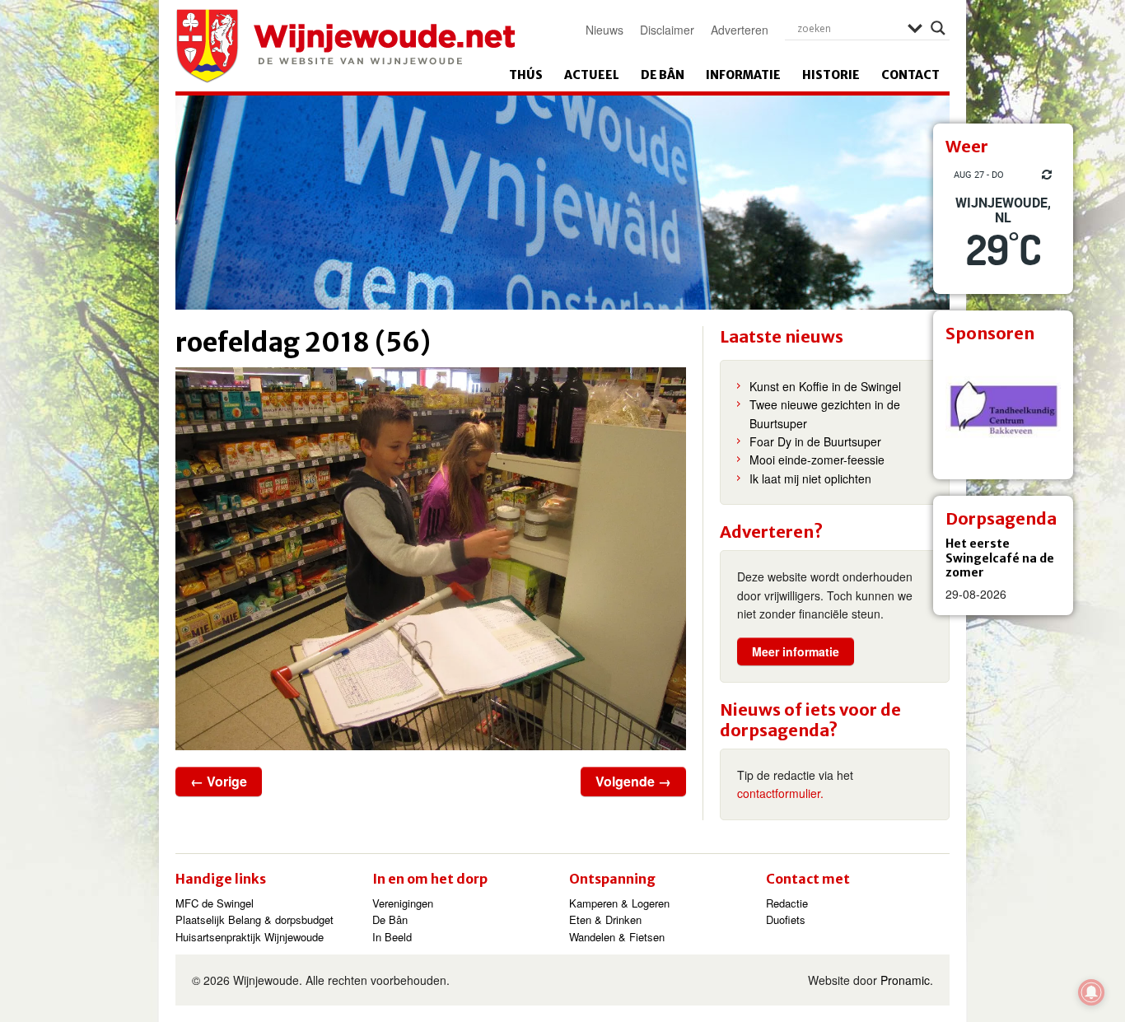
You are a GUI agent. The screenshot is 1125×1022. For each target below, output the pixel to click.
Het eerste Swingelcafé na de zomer (999, 558)
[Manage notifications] (1091, 992)
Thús (526, 75)
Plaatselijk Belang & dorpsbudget (254, 919)
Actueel (591, 75)
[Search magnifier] (938, 28)
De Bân (662, 75)
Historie (831, 75)
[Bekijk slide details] (1003, 409)
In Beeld (392, 937)
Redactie (787, 903)
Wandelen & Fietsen (617, 937)
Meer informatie (795, 651)
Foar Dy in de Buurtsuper (815, 441)
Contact (910, 75)
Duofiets (785, 919)
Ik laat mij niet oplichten (810, 478)
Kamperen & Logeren (619, 903)
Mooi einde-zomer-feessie (817, 459)
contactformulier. (780, 793)
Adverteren (739, 29)
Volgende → (633, 781)
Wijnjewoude (345, 46)
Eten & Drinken (605, 919)
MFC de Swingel (214, 903)
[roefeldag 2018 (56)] (430, 558)
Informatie (743, 75)
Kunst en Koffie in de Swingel (825, 386)
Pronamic (905, 980)
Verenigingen (402, 903)
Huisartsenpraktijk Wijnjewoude (249, 937)
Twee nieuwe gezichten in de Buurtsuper (824, 413)
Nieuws (604, 29)
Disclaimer (667, 29)
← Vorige (218, 781)
